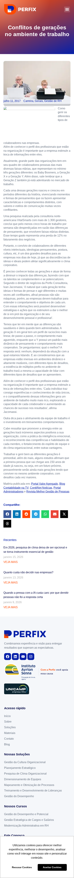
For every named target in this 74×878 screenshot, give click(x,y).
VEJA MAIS (10, 562)
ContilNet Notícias (41, 487)
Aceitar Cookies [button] (52, 867)
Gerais (39, 100)
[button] (67, 9)
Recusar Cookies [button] (22, 867)
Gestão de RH (53, 100)
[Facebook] (7, 656)
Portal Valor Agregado (44, 483)
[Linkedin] (15, 656)
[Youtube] (23, 656)
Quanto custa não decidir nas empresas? (28, 572)
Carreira (28, 100)
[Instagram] (30, 656)
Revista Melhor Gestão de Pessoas (47, 491)
